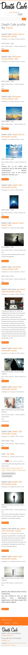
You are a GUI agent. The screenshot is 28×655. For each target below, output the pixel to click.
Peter (8, 39)
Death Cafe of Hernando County (12, 35)
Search (20, 14)
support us (5, 640)
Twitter (16, 623)
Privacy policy (12, 645)
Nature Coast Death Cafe (12, 224)
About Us (20, 643)
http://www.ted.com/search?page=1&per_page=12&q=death (13, 469)
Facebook (6, 623)
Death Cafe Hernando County (11, 186)
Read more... (5, 50)
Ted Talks (10, 454)
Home (16, 643)
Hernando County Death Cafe (11, 57)
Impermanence (7, 635)
